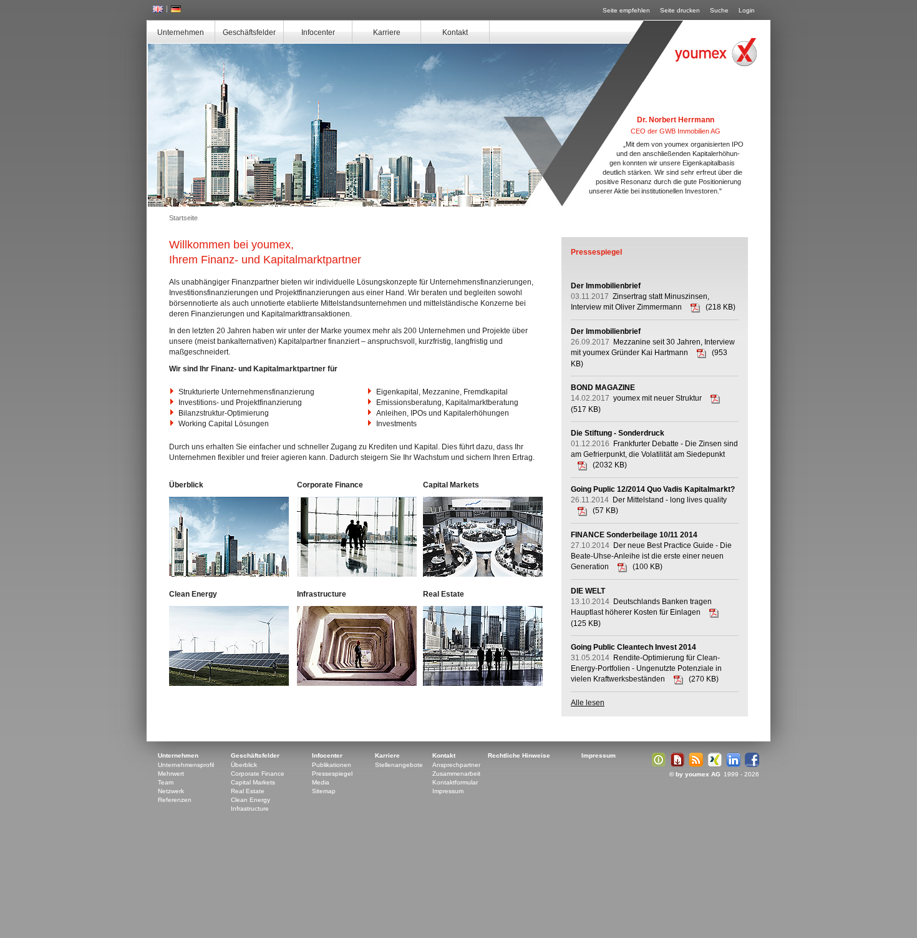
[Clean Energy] (229, 646)
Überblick (244, 764)
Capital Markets (253, 782)
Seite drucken (680, 10)
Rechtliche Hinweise (519, 755)
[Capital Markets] (483, 537)
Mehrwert (171, 773)
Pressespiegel (332, 773)
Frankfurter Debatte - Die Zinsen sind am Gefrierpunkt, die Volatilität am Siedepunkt (654, 444)
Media (320, 782)
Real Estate (247, 791)
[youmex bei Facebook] (750, 765)
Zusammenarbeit (456, 773)
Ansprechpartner (456, 764)
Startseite (183, 218)
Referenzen (175, 799)
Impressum (447, 791)
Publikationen (331, 764)
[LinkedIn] (731, 765)
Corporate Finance (257, 773)
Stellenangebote (399, 764)
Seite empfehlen (626, 10)
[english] (158, 10)
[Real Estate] (483, 646)
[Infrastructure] (357, 646)
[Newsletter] (675, 765)
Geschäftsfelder (249, 32)
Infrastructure (250, 808)
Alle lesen (587, 702)
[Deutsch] (176, 10)
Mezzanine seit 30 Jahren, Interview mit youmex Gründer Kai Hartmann (653, 342)
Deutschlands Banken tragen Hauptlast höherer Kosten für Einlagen (641, 602)
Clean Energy (250, 799)
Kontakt (455, 32)
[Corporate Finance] (357, 537)
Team (165, 782)
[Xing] (713, 765)
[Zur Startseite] (715, 52)
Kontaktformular (455, 782)
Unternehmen (180, 32)
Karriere (386, 32)
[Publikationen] (657, 765)
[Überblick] (229, 537)
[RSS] (694, 765)
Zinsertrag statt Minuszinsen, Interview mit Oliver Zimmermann (640, 296)
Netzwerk (171, 791)
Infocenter (318, 32)
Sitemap (324, 791)
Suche (719, 10)
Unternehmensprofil (186, 764)
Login (747, 10)
